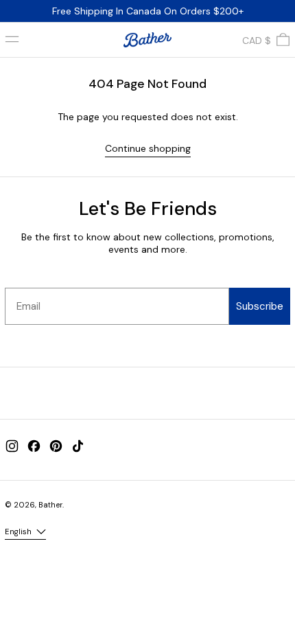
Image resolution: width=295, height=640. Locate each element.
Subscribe (259, 306)
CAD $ (256, 40)
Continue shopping (148, 148)
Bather (50, 505)
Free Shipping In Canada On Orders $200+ (148, 11)
